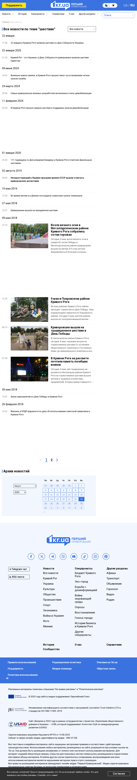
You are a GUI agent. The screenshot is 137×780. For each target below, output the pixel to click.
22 (75, 499)
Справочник (58, 14)
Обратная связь (106, 668)
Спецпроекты (38, 14)
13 (63, 495)
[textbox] (116, 15)
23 (81, 499)
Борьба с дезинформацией (86, 588)
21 (69, 499)
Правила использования (22, 662)
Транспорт (112, 578)
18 (51, 499)
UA (125, 5)
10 (46, 495)
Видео (110, 594)
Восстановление (85, 612)
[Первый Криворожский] (68, 5)
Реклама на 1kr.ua (107, 662)
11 (51, 495)
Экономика (50, 610)
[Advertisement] (49, 130)
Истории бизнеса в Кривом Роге (85, 625)
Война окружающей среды (83, 598)
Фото (46, 621)
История (22, 14)
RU (132, 5)
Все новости (50, 573)
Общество (49, 594)
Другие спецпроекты (83, 633)
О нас (71, 14)
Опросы (80, 607)
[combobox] (116, 15)
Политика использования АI (22, 676)
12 (57, 495)
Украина (48, 583)
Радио (110, 599)
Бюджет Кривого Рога (85, 574)
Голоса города (84, 617)
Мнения (48, 626)
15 (75, 495)
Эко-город (81, 581)
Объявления (114, 583)
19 (57, 499)
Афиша (111, 573)
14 (69, 495)
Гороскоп (112, 589)
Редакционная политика (66, 662)
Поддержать (14, 5)
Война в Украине (53, 615)
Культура (49, 589)
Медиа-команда (62, 668)
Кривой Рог (50, 578)
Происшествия (52, 599)
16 (81, 495)
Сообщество (51, 649)
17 (46, 499)
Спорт (47, 605)
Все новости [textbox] (76, 29)
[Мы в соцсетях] (31, 556)
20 (63, 499)
